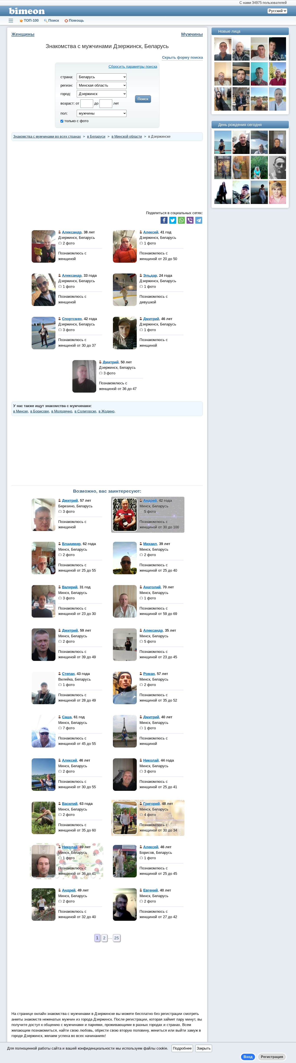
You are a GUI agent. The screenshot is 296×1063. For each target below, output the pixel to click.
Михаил (150, 544)
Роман (149, 674)
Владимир (71, 544)
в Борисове (39, 411)
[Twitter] (172, 220)
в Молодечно (61, 411)
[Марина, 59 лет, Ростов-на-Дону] (241, 178)
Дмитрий (151, 319)
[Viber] (190, 220)
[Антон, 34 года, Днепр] (259, 109)
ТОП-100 (31, 20)
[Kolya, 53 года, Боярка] (277, 84)
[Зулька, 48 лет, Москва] (277, 203)
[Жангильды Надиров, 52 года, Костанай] (259, 84)
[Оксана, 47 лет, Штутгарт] (222, 153)
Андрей (150, 500)
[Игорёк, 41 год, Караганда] (277, 59)
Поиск (53, 20)
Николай (151, 760)
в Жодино (106, 411)
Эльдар (150, 275)
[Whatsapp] (181, 220)
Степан (68, 674)
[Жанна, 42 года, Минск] (222, 109)
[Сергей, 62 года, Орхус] (277, 109)
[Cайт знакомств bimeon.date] (26, 11)
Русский (276, 11)
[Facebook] (164, 220)
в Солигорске (85, 411)
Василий (69, 804)
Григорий (151, 804)
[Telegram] (198, 220)
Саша (67, 717)
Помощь (76, 20)
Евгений (150, 890)
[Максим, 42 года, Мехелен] (222, 178)
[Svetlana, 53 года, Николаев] (277, 153)
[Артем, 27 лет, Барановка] (241, 203)
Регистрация (272, 1057)
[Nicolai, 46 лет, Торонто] (259, 153)
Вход (248, 1057)
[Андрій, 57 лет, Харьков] (241, 59)
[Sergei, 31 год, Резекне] (241, 109)
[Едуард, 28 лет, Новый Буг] (277, 178)
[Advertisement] (107, 175)
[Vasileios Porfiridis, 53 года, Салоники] (222, 59)
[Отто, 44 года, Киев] (222, 203)
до (96, 103)
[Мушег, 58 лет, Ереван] (222, 84)
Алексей (150, 232)
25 (116, 938)
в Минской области (127, 136)
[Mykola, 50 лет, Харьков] (241, 153)
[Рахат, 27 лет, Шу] (241, 84)
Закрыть (204, 1048)
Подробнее (182, 1048)
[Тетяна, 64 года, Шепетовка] (259, 178)
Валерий (69, 587)
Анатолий (152, 587)
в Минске (20, 411)
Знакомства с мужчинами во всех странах (47, 136)
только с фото (75, 121)
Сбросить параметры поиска (133, 67)
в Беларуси (96, 136)
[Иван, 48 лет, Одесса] (259, 59)
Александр (71, 232)
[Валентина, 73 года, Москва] (259, 203)
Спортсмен (72, 319)
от (78, 103)
